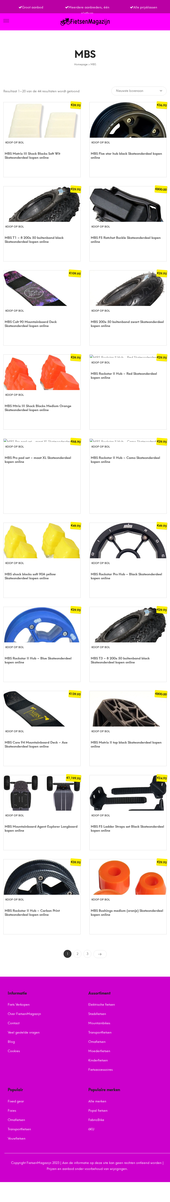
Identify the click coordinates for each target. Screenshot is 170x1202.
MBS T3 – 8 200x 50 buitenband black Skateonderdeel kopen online (120, 660)
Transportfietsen (100, 1032)
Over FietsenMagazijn (24, 1014)
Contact (13, 1023)
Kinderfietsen (98, 1060)
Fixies (12, 1111)
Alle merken (97, 1101)
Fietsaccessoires (100, 1070)
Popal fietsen (98, 1111)
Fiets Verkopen (19, 1005)
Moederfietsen (99, 1051)
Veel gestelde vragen (24, 1032)
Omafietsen (97, 1042)
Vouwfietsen (16, 1138)
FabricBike (96, 1120)
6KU (91, 1129)
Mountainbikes (99, 1023)
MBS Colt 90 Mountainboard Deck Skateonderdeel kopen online (31, 324)
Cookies (14, 1051)
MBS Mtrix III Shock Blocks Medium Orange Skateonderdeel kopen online (38, 408)
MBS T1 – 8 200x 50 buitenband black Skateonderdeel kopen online (34, 240)
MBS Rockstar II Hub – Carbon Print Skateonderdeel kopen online (32, 913)
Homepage (81, 64)
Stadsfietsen (97, 1014)
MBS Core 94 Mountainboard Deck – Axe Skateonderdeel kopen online (36, 744)
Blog (11, 1042)
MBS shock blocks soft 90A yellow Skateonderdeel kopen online (30, 576)
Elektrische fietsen (101, 1005)
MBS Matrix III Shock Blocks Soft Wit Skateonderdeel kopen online (32, 156)
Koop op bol (14, 142)
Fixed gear (16, 1101)
